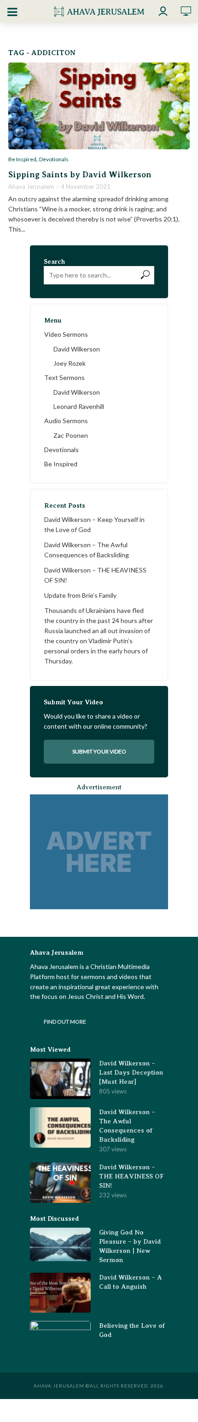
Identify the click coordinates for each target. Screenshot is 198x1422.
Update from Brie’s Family (80, 595)
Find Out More (65, 1021)
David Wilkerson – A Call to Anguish (130, 1282)
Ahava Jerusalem (31, 186)
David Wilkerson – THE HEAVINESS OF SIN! (95, 575)
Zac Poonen (70, 435)
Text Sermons (64, 377)
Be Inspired (22, 159)
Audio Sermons (66, 421)
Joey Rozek (69, 363)
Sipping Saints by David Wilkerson (79, 174)
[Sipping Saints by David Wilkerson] (99, 105)
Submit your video (99, 751)
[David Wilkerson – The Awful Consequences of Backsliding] (60, 1127)
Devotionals (54, 159)
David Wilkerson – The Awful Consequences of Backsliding (86, 550)
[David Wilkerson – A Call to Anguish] (60, 1293)
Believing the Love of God (132, 1330)
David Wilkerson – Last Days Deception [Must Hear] (131, 1072)
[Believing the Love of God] (60, 1341)
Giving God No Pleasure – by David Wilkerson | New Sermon (130, 1246)
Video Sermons (66, 334)
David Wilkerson (76, 349)
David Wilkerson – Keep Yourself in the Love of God (94, 524)
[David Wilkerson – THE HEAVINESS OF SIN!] (60, 1182)
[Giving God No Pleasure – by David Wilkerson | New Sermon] (60, 1245)
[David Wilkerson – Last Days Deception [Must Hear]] (60, 1079)
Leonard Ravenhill (78, 406)
